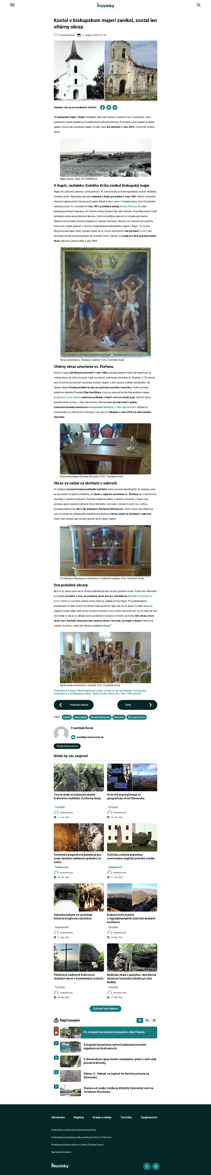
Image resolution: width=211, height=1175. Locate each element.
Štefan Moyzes (128, 206)
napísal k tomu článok (68, 397)
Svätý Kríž (119, 717)
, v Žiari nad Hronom (112, 407)
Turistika (126, 1117)
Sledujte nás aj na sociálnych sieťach (75, 107)
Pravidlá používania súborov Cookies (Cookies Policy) (77, 1144)
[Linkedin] (114, 107)
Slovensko (58, 1117)
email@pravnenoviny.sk (90, 737)
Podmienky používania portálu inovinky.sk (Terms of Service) (81, 1137)
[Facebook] (102, 107)
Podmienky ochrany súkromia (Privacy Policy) (73, 1130)
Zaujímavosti (149, 1117)
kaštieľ (66, 717)
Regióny (79, 1117)
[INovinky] (105, 5)
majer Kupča (80, 717)
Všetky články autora (67, 746)
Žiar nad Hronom (136, 717)
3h (139, 1020)
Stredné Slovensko (100, 717)
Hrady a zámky (102, 1117)
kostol (143, 231)
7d (154, 1020)
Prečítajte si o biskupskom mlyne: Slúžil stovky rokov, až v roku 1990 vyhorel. (97, 693)
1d (147, 1020)
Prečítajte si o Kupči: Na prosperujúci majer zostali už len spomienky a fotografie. (100, 690)
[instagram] (108, 107)
